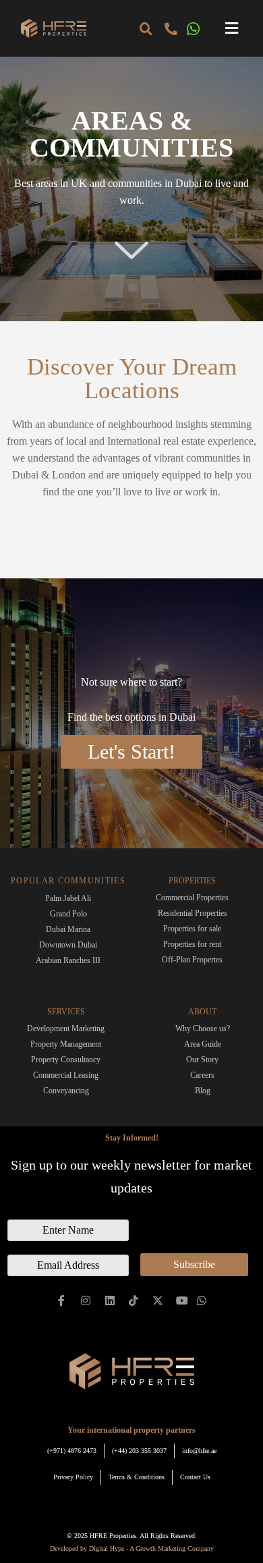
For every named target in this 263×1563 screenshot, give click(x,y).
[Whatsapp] (201, 1301)
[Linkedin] (109, 1301)
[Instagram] (86, 1301)
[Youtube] (182, 1301)
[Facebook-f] (61, 1301)
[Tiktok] (134, 1301)
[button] (231, 28)
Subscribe (194, 1264)
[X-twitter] (158, 1301)
